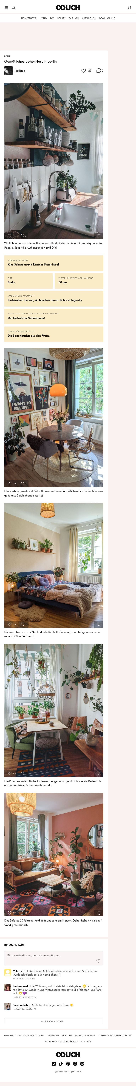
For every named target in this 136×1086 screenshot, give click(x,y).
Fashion (74, 18)
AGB (64, 1035)
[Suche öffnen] (13, 8)
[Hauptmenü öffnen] (6, 8)
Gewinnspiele (107, 18)
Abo (41, 1035)
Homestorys (28, 18)
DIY (52, 18)
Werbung (85, 1041)
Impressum (53, 1035)
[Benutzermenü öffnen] (130, 8)
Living (43, 18)
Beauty (61, 18)
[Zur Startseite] (68, 7)
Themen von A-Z (27, 1035)
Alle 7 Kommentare (52, 1021)
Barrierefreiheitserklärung (61, 1041)
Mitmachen (88, 18)
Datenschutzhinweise (82, 1035)
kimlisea (20, 70)
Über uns (9, 1035)
